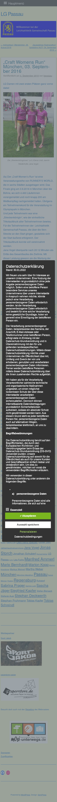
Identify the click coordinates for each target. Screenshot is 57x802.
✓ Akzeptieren (28, 515)
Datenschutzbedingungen (28, 536)
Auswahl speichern (28, 524)
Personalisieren (28, 531)
